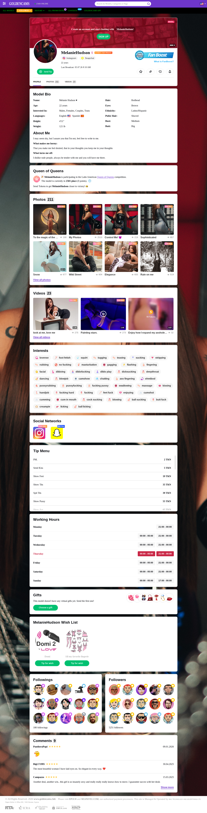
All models (8, 11)
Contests (72, 11)
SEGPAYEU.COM (89, 799)
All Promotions (56, 11)
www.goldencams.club (45, 799)
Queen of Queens (105, 177)
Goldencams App (92, 11)
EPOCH (73, 799)
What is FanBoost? (164, 61)
